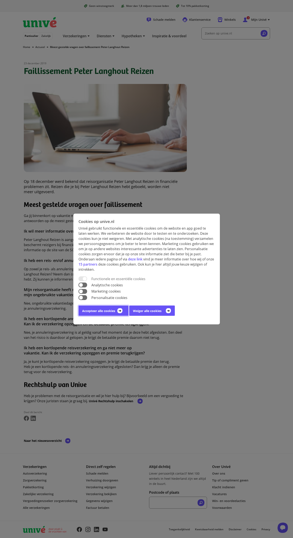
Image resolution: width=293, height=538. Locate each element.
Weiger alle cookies (147, 311)
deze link (135, 259)
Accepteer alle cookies (98, 311)
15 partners (88, 264)
